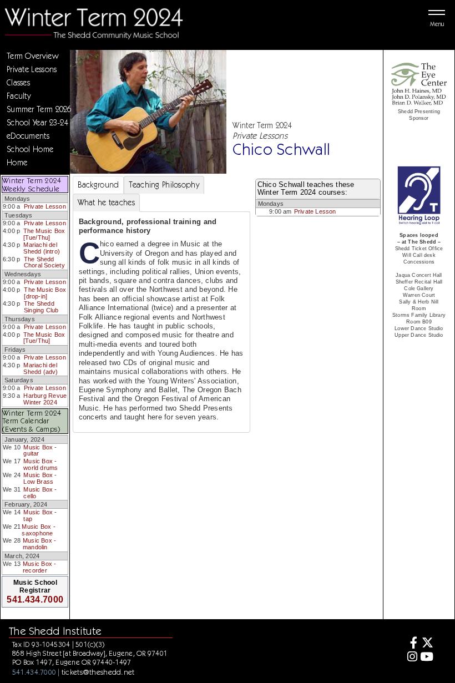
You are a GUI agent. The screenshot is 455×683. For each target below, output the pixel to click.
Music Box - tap (40, 515)
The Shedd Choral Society (44, 262)
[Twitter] (427, 644)
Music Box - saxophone (38, 530)
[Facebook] (410, 644)
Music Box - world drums (40, 464)
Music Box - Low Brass (40, 478)
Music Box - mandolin (39, 543)
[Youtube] (427, 658)
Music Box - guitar (40, 450)
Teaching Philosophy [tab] (164, 184)
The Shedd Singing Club (41, 306)
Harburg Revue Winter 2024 (45, 399)
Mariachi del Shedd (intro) (41, 248)
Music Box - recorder (39, 567)
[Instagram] (410, 658)
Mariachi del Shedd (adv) (40, 368)
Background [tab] (98, 184)
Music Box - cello (40, 492)
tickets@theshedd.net (98, 671)
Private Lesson (45, 206)
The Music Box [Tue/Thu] (44, 234)
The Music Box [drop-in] (45, 293)
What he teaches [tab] (106, 202)
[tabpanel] (161, 322)
